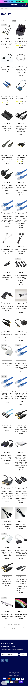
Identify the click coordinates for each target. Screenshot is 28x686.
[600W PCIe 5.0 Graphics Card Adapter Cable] (21, 513)
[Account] (22, 4)
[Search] (6, 5)
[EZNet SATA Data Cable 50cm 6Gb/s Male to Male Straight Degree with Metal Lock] (7, 144)
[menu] (1, 5)
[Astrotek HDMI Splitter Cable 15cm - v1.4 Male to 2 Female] (21, 323)
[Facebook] (2, 660)
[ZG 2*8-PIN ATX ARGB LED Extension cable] (7, 603)
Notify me (7, 38)
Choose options (7, 521)
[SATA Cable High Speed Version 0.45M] (7, 414)
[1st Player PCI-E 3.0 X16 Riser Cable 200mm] (7, 295)
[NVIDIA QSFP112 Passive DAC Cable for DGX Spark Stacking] (21, 58)
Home (2, 8)
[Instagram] (6, 660)
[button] (13, 20)
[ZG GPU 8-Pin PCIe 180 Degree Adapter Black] (21, 30)
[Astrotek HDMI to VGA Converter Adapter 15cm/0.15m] (7, 350)
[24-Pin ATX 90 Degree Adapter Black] (7, 115)
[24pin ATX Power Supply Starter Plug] (7, 264)
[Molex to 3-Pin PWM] (7, 58)
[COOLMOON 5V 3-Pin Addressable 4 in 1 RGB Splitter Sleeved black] (7, 30)
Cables (6, 8)
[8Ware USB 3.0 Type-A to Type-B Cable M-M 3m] (7, 85)
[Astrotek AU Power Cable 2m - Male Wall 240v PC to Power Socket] (7, 174)
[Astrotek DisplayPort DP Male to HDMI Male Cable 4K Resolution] (7, 568)
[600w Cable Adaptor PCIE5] (7, 513)
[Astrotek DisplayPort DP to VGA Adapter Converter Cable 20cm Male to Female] (7, 444)
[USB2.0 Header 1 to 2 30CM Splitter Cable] (21, 85)
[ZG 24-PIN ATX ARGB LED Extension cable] (21, 603)
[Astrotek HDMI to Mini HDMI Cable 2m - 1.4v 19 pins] (7, 323)
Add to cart (21, 38)
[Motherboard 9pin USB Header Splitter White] (7, 238)
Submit (23, 654)
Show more (14, 628)
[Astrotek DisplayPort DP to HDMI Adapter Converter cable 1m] (21, 144)
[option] (14, 1)
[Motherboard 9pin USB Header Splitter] (21, 238)
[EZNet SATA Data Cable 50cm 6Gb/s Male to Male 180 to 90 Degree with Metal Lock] (21, 115)
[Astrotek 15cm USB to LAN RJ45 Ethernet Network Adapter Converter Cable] (7, 539)
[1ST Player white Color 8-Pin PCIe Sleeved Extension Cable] (21, 295)
